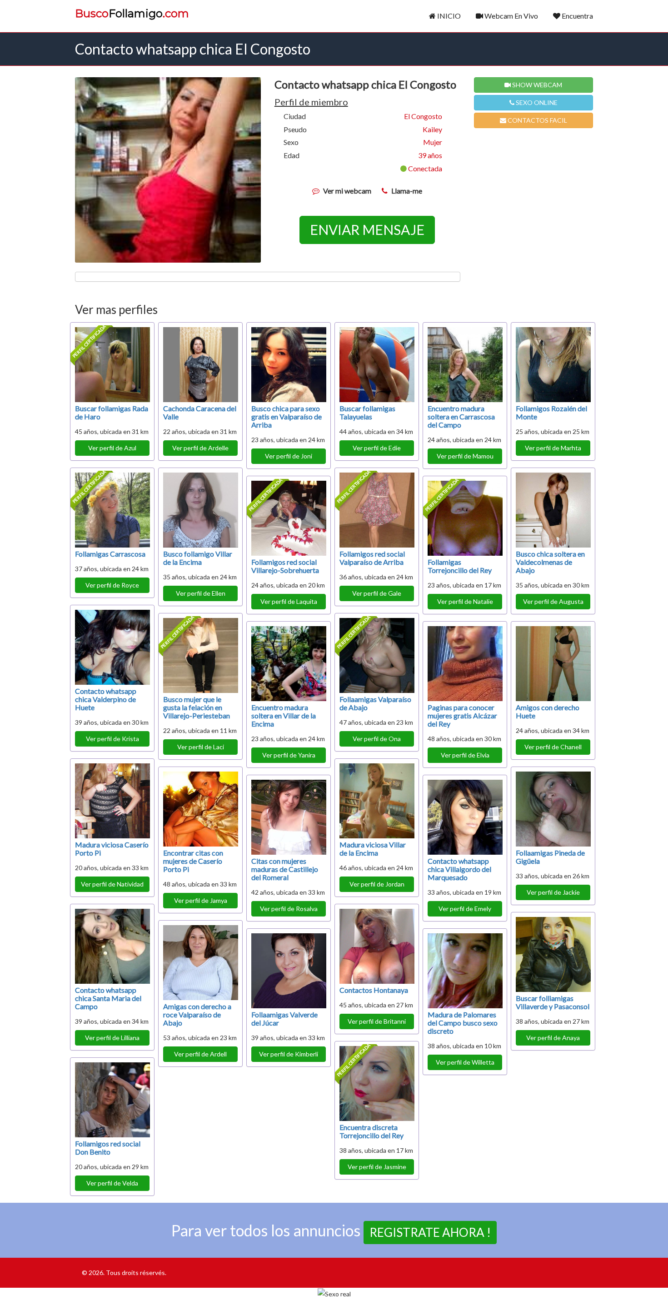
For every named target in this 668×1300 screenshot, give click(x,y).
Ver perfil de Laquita (288, 601)
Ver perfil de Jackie (553, 892)
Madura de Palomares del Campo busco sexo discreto (463, 1022)
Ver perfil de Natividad (112, 884)
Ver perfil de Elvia (465, 755)
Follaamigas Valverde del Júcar (284, 1018)
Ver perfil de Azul (112, 448)
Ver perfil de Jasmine (377, 1166)
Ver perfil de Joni (288, 456)
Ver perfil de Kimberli (288, 1054)
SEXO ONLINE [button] (536, 102)
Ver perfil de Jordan (376, 884)
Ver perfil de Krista (112, 738)
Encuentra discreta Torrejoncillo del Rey (371, 1131)
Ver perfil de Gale (376, 593)
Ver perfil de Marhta (553, 448)
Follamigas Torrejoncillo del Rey (460, 566)
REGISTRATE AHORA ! (430, 1232)
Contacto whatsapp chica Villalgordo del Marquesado (459, 869)
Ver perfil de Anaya (553, 1037)
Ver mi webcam (347, 190)
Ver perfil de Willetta (465, 1062)
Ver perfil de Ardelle (200, 448)
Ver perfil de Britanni (377, 1021)
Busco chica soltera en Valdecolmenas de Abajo (550, 561)
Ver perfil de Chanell (553, 747)
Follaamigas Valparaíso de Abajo (375, 703)
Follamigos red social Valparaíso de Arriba (372, 557)
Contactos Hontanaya (373, 990)
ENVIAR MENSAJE (367, 229)
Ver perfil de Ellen (200, 593)
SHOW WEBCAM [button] (536, 85)
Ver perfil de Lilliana (112, 1037)
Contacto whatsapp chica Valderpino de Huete (105, 699)
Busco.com (132, 13)
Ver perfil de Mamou (465, 456)
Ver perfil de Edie (377, 448)
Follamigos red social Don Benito (107, 1147)
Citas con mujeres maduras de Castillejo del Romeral (284, 869)
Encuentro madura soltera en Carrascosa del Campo (461, 416)
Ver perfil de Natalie (465, 601)
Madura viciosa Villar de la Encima (372, 848)
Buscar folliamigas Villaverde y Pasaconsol (552, 1002)
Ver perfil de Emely (465, 908)
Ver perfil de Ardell (200, 1054)
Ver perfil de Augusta (553, 601)
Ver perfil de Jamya (200, 900)
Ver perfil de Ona (377, 738)
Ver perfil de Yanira (288, 755)
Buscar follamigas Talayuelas (367, 412)
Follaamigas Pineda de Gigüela (550, 856)
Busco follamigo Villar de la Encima (197, 557)
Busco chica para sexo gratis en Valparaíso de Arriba (286, 416)
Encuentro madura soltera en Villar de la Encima (283, 715)
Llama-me (406, 190)
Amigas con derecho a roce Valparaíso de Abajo (197, 1014)
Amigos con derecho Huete (547, 711)
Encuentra (576, 15)
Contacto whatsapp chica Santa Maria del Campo (108, 998)
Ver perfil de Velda (112, 1183)
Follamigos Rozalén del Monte (551, 412)
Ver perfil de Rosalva (289, 908)
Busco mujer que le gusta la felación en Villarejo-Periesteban (196, 707)
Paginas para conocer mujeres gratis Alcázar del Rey (462, 715)
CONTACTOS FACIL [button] (536, 120)
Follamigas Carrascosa (110, 553)
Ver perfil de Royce (112, 585)
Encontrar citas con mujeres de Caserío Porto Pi (193, 860)
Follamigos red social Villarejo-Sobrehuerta (285, 566)
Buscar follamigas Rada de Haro (111, 412)
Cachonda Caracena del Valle (199, 412)
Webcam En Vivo (510, 15)
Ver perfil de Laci (200, 747)
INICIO (448, 15)
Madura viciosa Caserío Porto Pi (112, 848)
